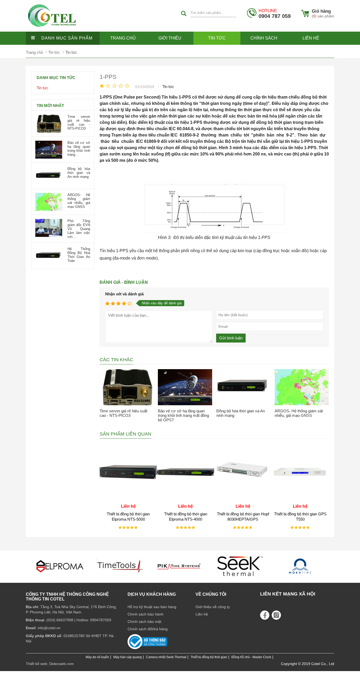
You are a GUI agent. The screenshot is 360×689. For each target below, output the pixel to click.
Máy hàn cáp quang (127, 657)
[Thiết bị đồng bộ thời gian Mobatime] (300, 578)
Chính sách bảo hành (145, 614)
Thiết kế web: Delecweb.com (50, 664)
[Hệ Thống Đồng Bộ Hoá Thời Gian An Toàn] (48, 264)
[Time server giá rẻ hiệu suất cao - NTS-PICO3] (127, 387)
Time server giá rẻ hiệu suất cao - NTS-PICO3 (123, 413)
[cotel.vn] (52, 30)
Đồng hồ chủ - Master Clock (251, 657)
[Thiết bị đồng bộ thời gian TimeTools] (120, 578)
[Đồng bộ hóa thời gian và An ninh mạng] (243, 387)
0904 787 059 (275, 13)
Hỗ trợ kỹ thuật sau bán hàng (152, 607)
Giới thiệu (169, 38)
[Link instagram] (276, 615)
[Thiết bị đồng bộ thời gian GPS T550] (300, 499)
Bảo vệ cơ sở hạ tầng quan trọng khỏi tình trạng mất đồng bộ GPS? (183, 415)
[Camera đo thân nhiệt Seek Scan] (240, 578)
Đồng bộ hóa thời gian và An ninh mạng (78, 173)
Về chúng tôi (211, 594)
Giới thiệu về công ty (213, 607)
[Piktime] (180, 578)
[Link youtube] (264, 615)
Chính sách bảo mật (144, 621)
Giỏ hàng (321, 11)
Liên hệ (311, 38)
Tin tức (217, 38)
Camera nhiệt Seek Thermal (166, 657)
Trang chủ (123, 38)
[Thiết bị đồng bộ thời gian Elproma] (60, 578)
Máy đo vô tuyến (97, 657)
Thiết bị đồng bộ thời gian (209, 657)
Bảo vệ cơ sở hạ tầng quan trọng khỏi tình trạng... (78, 149)
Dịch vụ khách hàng (152, 594)
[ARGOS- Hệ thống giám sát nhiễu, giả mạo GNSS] (302, 387)
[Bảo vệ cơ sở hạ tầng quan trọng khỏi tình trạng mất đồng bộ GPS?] (185, 387)
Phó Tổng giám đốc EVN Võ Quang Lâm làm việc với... (78, 229)
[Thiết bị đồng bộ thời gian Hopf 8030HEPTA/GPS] (243, 499)
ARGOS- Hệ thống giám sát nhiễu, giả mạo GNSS (299, 413)
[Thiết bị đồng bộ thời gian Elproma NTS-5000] (128, 499)
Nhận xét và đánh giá (124, 294)
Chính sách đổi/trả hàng (148, 629)
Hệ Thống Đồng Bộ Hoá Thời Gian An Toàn (78, 255)
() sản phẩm (323, 16)
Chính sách (263, 38)
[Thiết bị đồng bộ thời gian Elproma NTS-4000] (185, 499)
